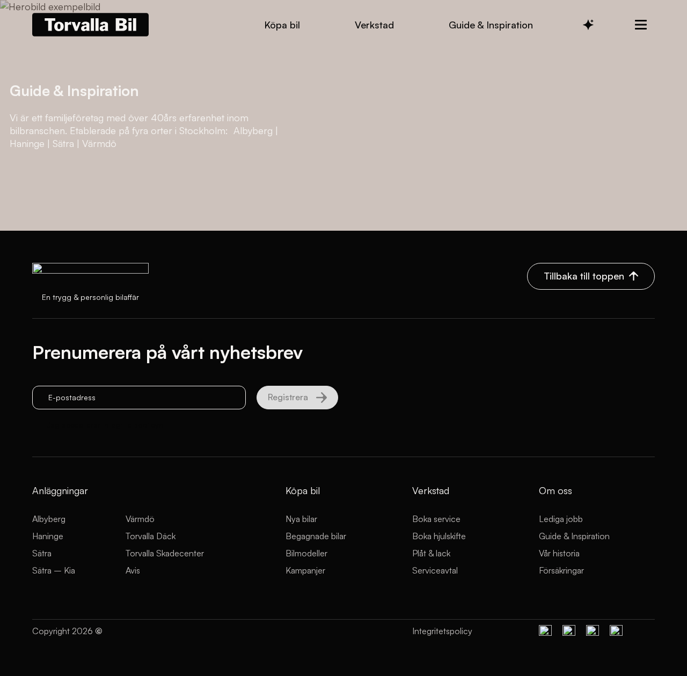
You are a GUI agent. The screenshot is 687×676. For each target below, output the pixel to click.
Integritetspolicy (442, 631)
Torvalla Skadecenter (165, 553)
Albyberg (48, 518)
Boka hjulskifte (439, 536)
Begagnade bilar (316, 536)
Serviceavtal (435, 570)
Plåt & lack (431, 553)
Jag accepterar (105, 424)
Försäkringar (561, 570)
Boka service (436, 518)
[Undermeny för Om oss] (641, 25)
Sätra (42, 553)
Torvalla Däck (151, 536)
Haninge (47, 536)
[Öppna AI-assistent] (588, 24)
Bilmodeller (306, 553)
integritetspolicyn (133, 424)
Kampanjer (305, 570)
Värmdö (140, 518)
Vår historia (559, 553)
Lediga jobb (561, 518)
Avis (133, 570)
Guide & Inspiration (574, 536)
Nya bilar (301, 518)
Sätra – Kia (53, 570)
